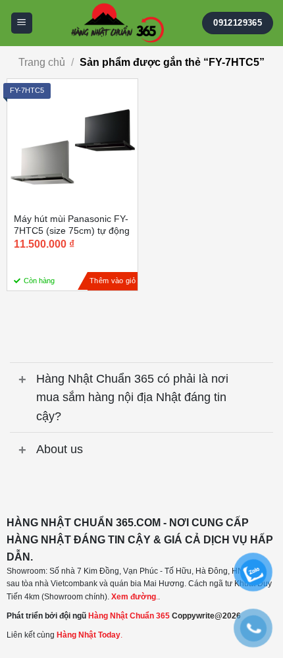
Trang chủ (41, 62)
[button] (21, 23)
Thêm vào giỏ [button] (113, 281)
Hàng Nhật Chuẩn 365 (129, 615)
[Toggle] (23, 380)
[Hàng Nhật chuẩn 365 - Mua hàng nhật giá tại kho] (117, 23)
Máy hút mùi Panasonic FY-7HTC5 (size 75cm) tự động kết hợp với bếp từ (72, 230)
